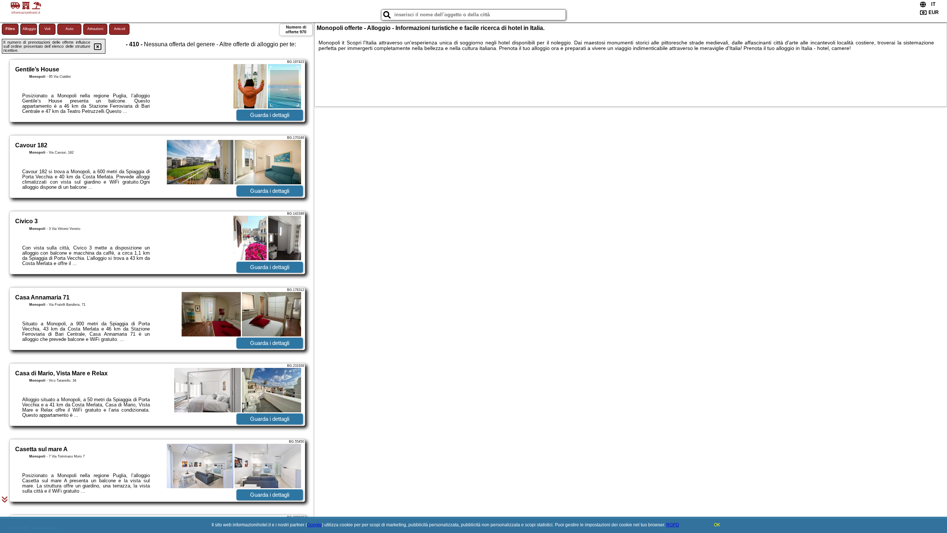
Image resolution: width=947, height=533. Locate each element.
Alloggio (29, 29)
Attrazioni (95, 29)
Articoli (119, 29)
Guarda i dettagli (269, 115)
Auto (69, 29)
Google (314, 524)
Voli (47, 29)
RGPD (672, 524)
